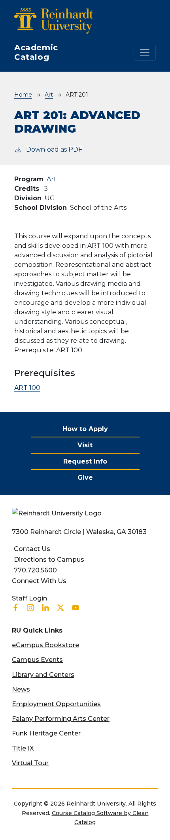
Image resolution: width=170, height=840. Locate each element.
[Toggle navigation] (145, 53)
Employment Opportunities (56, 704)
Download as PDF (54, 149)
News (21, 689)
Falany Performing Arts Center (61, 718)
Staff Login (29, 598)
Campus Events (37, 659)
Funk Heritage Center (46, 733)
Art (49, 94)
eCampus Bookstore (45, 645)
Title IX (23, 748)
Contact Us (32, 549)
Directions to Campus (49, 559)
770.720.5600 (35, 570)
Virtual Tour (30, 763)
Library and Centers (43, 674)
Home (23, 94)
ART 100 (27, 387)
